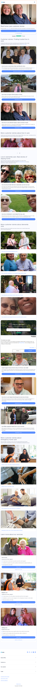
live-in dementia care (22, 161)
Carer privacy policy (4, 678)
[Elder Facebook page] (28, 652)
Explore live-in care (18, 569)
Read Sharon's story (18, 99)
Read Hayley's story (18, 127)
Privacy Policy (21, 342)
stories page (24, 44)
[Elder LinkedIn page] (35, 652)
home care (8, 28)
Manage (17, 350)
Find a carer (18, 30)
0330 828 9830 (18, 33)
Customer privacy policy (5, 676)
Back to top (18, 683)
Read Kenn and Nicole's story (18, 71)
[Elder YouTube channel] (33, 652)
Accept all (30, 350)
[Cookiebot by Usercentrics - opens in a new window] (31, 336)
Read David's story (18, 403)
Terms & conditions (4, 680)
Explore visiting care (18, 639)
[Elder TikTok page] (31, 652)
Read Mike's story (18, 432)
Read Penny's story (18, 219)
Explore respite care (18, 604)
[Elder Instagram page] (29, 652)
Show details (32, 347)
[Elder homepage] (3, 2)
